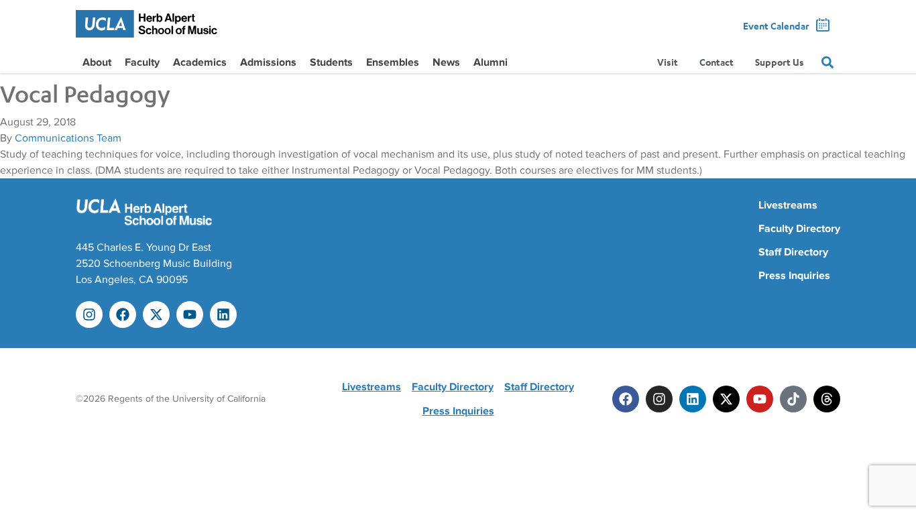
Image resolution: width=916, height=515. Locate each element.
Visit (667, 62)
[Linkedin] (223, 314)
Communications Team (68, 138)
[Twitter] (726, 399)
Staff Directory (793, 252)
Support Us (779, 62)
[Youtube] (189, 314)
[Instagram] (89, 314)
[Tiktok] (793, 399)
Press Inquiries (794, 275)
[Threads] (826, 399)
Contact (716, 62)
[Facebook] (122, 314)
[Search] (827, 62)
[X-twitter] (156, 314)
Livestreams (787, 205)
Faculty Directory (799, 228)
